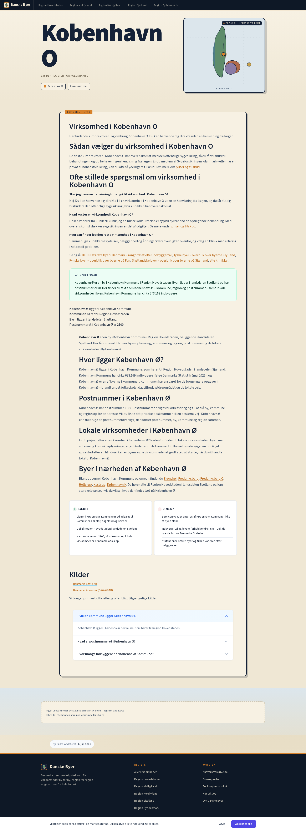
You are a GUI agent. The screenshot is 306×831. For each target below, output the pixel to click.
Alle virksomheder (145, 772)
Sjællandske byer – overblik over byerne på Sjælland (170, 260)
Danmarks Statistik (85, 584)
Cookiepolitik (211, 779)
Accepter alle (243, 824)
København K (116, 484)
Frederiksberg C (211, 478)
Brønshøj (170, 478)
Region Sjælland (137, 5)
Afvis (222, 824)
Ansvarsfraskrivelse (215, 772)
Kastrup (99, 484)
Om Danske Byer (213, 801)
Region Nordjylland (110, 5)
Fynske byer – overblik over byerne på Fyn (99, 260)
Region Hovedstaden (51, 5)
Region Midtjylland (81, 5)
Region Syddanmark (166, 5)
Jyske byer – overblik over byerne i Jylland (204, 255)
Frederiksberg (188, 478)
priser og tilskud (188, 167)
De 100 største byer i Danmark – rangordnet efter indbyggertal (127, 255)
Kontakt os (209, 794)
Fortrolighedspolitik (215, 786)
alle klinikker (219, 260)
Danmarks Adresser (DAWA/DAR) (93, 590)
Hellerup (85, 484)
